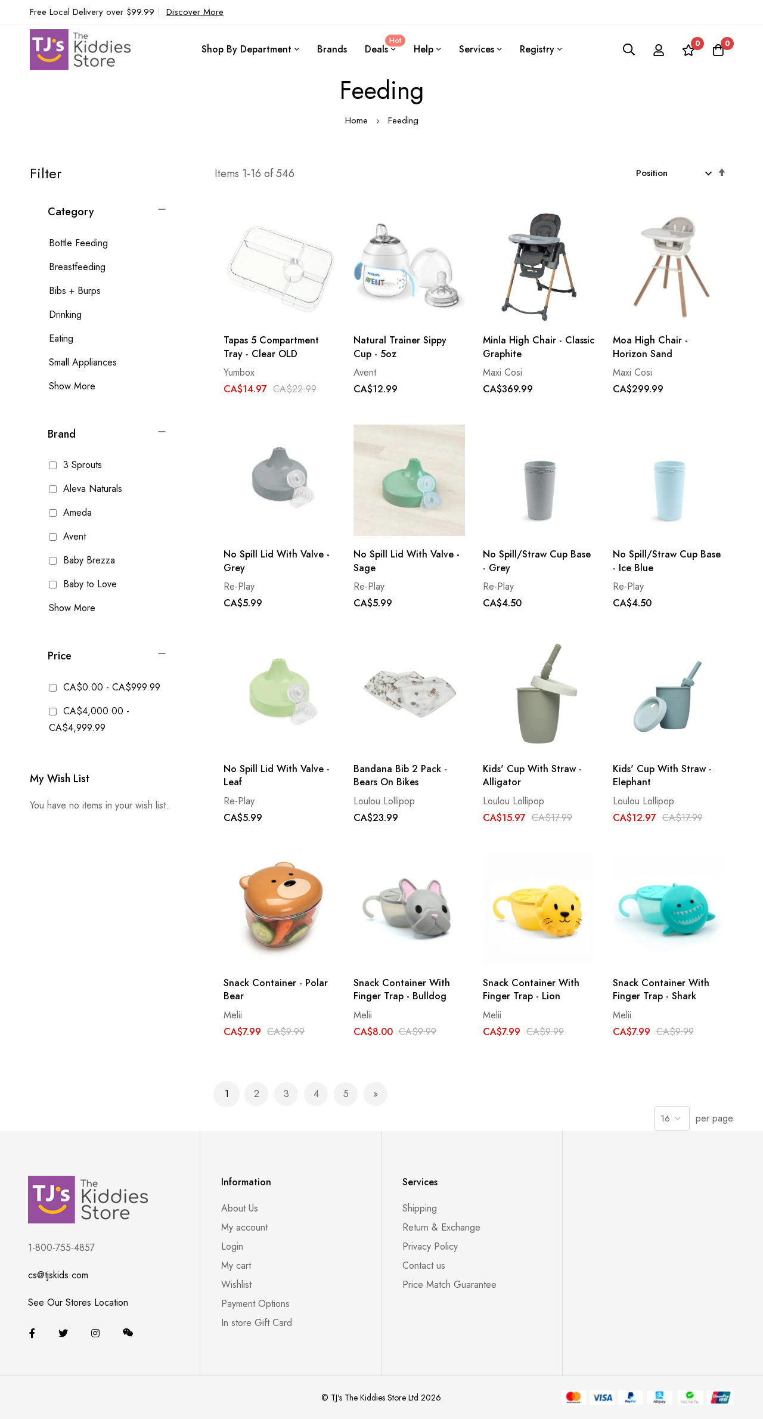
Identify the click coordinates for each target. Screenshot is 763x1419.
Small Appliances (83, 362)
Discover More (195, 11)
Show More (72, 386)
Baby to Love (88, 584)
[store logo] (80, 49)
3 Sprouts (81, 465)
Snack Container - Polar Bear (276, 990)
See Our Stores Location (78, 1302)
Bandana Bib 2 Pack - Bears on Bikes (400, 776)
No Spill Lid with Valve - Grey (277, 561)
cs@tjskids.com (58, 1275)
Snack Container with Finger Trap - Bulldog (401, 990)
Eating (61, 338)
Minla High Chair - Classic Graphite (538, 347)
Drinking (65, 314)
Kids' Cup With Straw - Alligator (532, 776)
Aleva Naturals (91, 488)
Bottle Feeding (78, 243)
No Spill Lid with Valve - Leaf (277, 776)
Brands (332, 49)
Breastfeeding (77, 267)
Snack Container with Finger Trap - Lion (531, 990)
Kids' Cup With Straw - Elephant (662, 776)
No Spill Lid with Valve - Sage (406, 561)
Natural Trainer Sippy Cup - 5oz (399, 347)
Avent (73, 536)
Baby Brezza (87, 560)
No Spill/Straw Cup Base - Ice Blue (667, 561)
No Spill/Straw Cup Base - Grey (537, 561)
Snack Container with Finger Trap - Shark (661, 990)
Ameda (76, 512)
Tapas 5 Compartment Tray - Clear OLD (271, 347)
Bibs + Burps (75, 291)
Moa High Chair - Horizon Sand (650, 347)
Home (358, 120)
